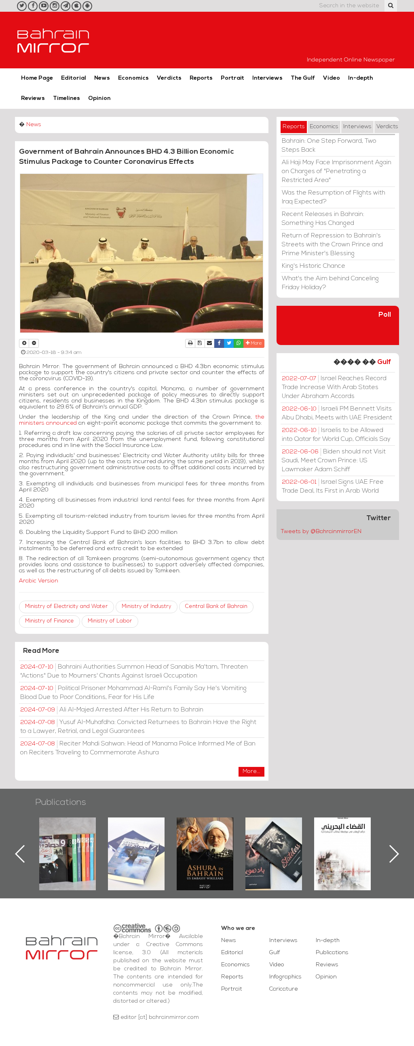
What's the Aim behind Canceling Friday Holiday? (330, 283)
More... (251, 772)
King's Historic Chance (313, 266)
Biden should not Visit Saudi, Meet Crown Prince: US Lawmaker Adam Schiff (334, 461)
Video (331, 78)
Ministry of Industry (146, 606)
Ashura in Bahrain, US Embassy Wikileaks (136, 841)
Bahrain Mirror (53, 40)
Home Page (37, 78)
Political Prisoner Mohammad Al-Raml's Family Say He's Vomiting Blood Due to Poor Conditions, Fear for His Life (133, 693)
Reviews (33, 98)
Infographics (285, 977)
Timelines (66, 98)
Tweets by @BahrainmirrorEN (321, 532)
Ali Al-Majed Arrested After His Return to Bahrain (111, 710)
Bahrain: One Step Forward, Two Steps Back (329, 145)
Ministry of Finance (49, 621)
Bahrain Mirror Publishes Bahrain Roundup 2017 (67, 841)
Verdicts (169, 78)
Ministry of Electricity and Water (66, 606)
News (102, 78)
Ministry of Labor (110, 621)
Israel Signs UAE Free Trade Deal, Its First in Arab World (333, 486)
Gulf (384, 362)
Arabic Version (38, 581)
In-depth (360, 78)
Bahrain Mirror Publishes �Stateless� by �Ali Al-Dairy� (205, 841)
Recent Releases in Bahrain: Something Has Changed (323, 219)
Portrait (232, 78)
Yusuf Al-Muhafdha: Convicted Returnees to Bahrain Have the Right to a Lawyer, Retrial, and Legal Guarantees (138, 727)
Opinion (99, 98)
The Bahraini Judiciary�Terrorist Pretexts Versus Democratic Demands (274, 845)
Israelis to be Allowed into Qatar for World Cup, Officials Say (336, 435)
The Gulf (303, 78)
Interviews (267, 78)
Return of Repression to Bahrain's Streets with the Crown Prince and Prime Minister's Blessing (332, 245)
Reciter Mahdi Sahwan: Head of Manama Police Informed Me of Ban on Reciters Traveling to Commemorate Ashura (138, 748)
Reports (201, 78)
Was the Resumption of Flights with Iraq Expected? (333, 197)
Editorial (73, 78)
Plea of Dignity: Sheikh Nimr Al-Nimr (342, 836)
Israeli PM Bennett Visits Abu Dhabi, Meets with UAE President (337, 413)
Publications (60, 802)
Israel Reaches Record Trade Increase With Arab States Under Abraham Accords (334, 387)
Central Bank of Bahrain (216, 606)
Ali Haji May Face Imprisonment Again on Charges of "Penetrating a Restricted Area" (336, 171)
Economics (133, 78)
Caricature (283, 989)
